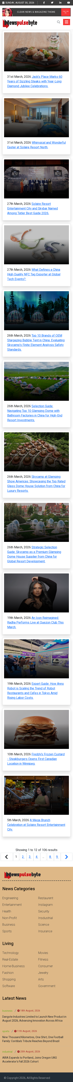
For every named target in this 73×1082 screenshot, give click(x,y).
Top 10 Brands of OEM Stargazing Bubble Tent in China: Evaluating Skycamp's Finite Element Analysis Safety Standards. (36, 342)
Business (8, 924)
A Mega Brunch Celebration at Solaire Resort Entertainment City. (36, 825)
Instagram (45, 904)
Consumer (45, 966)
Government (46, 986)
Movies (43, 953)
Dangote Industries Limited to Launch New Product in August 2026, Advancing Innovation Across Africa (34, 1019)
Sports (7, 931)
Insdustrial (45, 918)
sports (5, 1031)
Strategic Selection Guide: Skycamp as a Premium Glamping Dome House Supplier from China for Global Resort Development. (34, 554)
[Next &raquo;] (66, 857)
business (7, 1011)
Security (43, 911)
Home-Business (13, 966)
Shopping (9, 979)
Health (6, 911)
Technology (10, 953)
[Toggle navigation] (66, 22)
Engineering (10, 898)
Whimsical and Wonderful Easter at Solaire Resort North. (36, 145)
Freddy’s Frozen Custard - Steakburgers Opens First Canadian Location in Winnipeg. (36, 759)
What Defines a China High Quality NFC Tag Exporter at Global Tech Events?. (33, 274)
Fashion (8, 973)
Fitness (43, 959)
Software (8, 986)
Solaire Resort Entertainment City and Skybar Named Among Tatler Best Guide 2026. (32, 209)
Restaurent (45, 898)
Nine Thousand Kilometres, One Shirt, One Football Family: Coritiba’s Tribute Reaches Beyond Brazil (32, 1039)
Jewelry (43, 973)
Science (43, 924)
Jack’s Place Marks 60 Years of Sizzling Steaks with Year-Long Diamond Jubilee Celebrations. (34, 81)
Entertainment (12, 904)
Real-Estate (10, 959)
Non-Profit (9, 918)
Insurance (45, 931)
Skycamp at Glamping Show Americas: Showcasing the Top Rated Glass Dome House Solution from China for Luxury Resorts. (36, 483)
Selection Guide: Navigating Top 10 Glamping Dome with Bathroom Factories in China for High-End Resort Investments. (34, 413)
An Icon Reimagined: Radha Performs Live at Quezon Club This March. (35, 623)
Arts (41, 979)
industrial (7, 1052)
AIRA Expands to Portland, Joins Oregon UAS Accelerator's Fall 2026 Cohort (29, 1060)
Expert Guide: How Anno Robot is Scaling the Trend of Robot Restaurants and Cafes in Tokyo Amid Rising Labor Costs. (35, 690)
